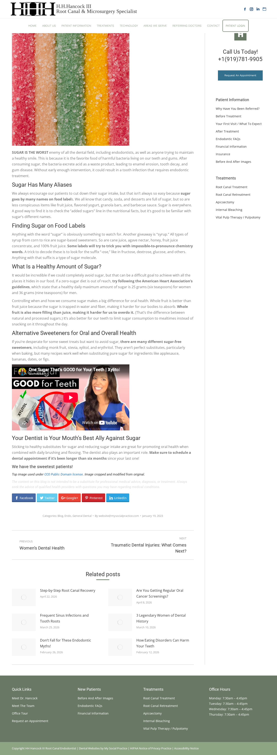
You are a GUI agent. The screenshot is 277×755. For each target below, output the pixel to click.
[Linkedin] (258, 9)
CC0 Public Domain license (63, 474)
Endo (67, 516)
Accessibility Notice (186, 748)
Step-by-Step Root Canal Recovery (67, 590)
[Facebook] (245, 9)
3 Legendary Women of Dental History (161, 618)
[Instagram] (251, 9)
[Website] (264, 9)
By (117, 516)
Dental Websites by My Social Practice (103, 748)
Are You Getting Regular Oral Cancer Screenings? (159, 593)
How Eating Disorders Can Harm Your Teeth (162, 643)
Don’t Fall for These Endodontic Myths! (65, 643)
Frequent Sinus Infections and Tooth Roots (64, 618)
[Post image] (24, 597)
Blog (60, 516)
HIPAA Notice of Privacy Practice (150, 748)
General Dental (82, 516)
